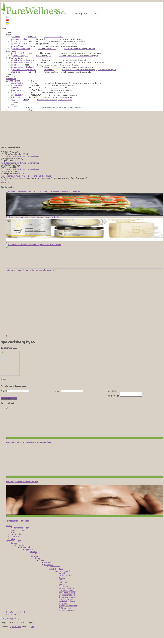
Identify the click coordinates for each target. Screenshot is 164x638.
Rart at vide (16, 534)
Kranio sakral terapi (67, 597)
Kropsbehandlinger (67, 595)
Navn (3, 391)
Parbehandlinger (56, 567)
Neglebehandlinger (67, 588)
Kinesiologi (25, 547)
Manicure (63, 584)
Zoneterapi (15, 543)
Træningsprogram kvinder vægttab (22, 482)
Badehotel (48, 564)
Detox (37, 558)
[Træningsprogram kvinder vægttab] (84, 475)
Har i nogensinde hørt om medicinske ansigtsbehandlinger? (26, 176)
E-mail (58, 391)
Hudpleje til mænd (62, 571)
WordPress (16, 626)
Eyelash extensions (67, 610)
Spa (60, 580)
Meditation (20, 545)
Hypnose (29, 549)
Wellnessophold (66, 608)
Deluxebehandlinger (67, 590)
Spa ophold (64, 582)
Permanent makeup (67, 599)
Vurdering (113, 391)
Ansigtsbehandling (67, 593)
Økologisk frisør (66, 575)
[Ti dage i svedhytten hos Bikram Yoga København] (84, 435)
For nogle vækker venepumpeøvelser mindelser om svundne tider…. (53, 192)
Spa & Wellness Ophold (16, 612)
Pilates (37, 554)
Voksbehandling (56, 569)
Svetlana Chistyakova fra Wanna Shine (44, 245)
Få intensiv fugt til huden (18, 521)
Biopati (62, 573)
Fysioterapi (63, 586)
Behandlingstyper (13, 541)
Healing (62, 577)
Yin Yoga (5, 182)
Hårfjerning (34, 556)
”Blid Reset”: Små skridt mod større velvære (20, 156)
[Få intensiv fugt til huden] (84, 514)
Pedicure (33, 551)
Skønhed (14, 532)
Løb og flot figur (18, 530)
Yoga (13, 539)
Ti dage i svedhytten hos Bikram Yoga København (28, 442)
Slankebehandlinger (67, 601)
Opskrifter (15, 536)
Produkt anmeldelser (20, 528)
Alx (32, 626)
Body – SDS (64, 603)
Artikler (9, 526)
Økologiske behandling (68, 606)
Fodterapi (48, 562)
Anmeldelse (113, 395)
